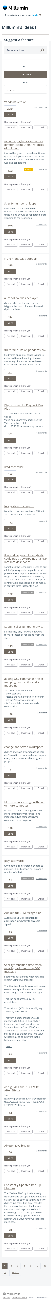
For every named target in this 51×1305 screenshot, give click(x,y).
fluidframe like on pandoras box (25, 350)
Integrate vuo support (19, 506)
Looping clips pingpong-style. (23, 627)
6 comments (41, 433)
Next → (15, 1272)
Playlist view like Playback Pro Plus (23, 406)
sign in (34, 15)
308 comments (40, 107)
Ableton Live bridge (17, 1145)
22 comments (41, 169)
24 (5, 1272)
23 (45, 1266)
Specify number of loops (20, 203)
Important (27, 127)
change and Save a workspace (23, 747)
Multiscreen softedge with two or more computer (24, 803)
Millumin (6, 1297)
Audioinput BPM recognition (23, 913)
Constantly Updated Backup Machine (22, 1186)
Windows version (15, 102)
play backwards (14, 861)
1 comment (42, 315)
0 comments (41, 768)
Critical (42, 127)
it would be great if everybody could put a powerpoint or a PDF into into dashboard (25, 558)
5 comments (41, 592)
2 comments (41, 224)
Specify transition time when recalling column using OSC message (23, 968)
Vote (10, 114)
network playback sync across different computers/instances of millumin (24, 144)
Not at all (12, 127)
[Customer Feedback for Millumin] (15, 8)
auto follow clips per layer (21, 298)
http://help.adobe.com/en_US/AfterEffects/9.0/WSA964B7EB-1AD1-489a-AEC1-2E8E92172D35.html (25, 1102)
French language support (20, 259)
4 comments (41, 472)
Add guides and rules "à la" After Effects (22, 1088)
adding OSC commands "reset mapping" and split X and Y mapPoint (23, 682)
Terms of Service (19, 1297)
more (9, 1046)
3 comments (41, 1228)
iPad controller (13, 467)
